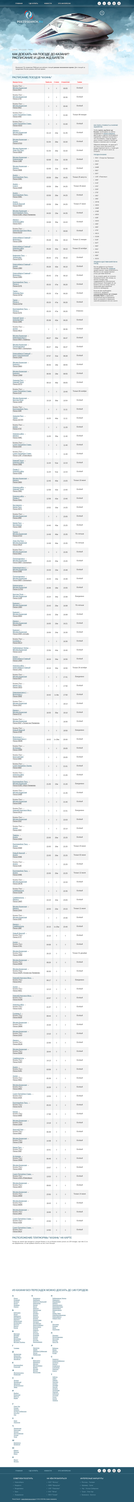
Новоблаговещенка (59, 1315)
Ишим (16, 1398)
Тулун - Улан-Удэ (87, 1491)
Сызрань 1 (17, 641)
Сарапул (55, 1359)
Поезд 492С (17, 991)
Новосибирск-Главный (21, 238)
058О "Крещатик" (54, 1485)
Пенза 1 (16, 284)
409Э (97, 214)
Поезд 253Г (17, 446)
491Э (97, 233)
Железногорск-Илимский (19, 1373)
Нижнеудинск (57, 1310)
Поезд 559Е (17, 857)
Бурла (16, 1328)
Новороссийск (18, 222)
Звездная (17, 1384)
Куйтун (35, 1332)
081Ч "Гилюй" (53, 1495)
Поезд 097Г (17, 678)
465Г (97, 227)
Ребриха (55, 1348)
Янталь (16, 1461)
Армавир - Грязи (87, 1485)
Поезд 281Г (17, 705)
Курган (35, 1338)
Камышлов (36, 1303)
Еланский (17, 1367)
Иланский (17, 1395)
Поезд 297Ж (17, 883)
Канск (35, 1307)
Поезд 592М (17, 1053)
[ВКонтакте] (119, 4)
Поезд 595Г (17, 625)
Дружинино (17, 1357)
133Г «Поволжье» (101, 177)
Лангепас (36, 1348)
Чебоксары (17, 257)
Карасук (36, 1308)
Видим (16, 1337)
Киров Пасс (17, 507)
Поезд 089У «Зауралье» (22, 562)
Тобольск (55, 1394)
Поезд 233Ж (17, 134)
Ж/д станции (22, 49)
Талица (54, 1383)
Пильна (55, 1340)
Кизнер (35, 1315)
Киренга (36, 1317)
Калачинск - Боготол (89, 1495)
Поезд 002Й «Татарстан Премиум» (26, 973)
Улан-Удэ (17, 1406)
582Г (97, 246)
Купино (35, 1337)
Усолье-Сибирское (20, 1411)
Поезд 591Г (17, 107)
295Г (97, 199)
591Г (97, 249)
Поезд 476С (17, 946)
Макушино (36, 1360)
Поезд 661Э (17, 643)
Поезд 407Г (17, 223)
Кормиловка (37, 1320)
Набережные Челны (21, 648)
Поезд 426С (17, 500)
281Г (97, 195)
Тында (15, 141)
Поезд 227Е (17, 286)
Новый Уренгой (19, 204)
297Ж (97, 202)
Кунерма (36, 1335)
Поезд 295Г (17, 518)
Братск (16, 1326)
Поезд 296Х (17, 1213)
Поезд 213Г (17, 393)
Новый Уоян (56, 1318)
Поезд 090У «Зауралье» (22, 348)
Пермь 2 (16, 469)
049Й (97, 167)
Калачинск (36, 1298)
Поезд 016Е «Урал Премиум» (24, 215)
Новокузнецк (18, 159)
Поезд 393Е (17, 696)
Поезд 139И (17, 250)
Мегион (35, 1364)
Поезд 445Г (17, 116)
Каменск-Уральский (39, 1302)
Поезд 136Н (17, 607)
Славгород (56, 1366)
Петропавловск (19, 346)
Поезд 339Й (17, 750)
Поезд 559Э (17, 206)
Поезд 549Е (17, 875)
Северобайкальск (58, 1361)
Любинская (37, 1355)
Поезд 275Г (17, 99)
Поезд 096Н (17, 366)
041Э (97, 161)
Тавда (15, 291)
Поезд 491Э (17, 330)
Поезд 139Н (17, 268)
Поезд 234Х (17, 910)
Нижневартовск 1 (19, 338)
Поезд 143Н (17, 357)
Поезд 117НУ (18, 589)
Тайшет (55, 1380)
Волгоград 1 (17, 694)
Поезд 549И (17, 839)
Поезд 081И (17, 545)
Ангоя (16, 1303)
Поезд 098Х (17, 1089)
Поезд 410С (17, 1008)
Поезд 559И (17, 848)
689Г (97, 255)
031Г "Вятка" (52, 1491)
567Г (97, 243)
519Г (97, 240)
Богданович (18, 1323)
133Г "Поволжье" (54, 1488)
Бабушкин (17, 1313)
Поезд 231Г (17, 821)
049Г (97, 164)
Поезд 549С (17, 179)
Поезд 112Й (17, 598)
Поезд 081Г (17, 553)
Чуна (15, 1437)
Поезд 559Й (17, 188)
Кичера (35, 1318)
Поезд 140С (17, 669)
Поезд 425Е (17, 473)
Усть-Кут (16, 1413)
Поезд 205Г (17, 919)
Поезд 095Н (17, 616)
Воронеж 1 (17, 239)
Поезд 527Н (17, 259)
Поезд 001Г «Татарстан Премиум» (26, 723)
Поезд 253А (17, 1098)
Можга (35, 1367)
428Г (97, 217)
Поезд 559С (17, 197)
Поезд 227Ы (17, 304)
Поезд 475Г (17, 429)
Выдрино (17, 1340)
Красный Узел (18, 757)
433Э (97, 221)
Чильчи (16, 1432)
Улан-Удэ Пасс (18, 150)
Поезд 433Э (17, 125)
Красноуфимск (38, 1325)
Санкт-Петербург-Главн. (22, 115)
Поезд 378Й (17, 732)
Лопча (35, 1353)
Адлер (15, 266)
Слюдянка (55, 1367)
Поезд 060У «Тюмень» (21, 339)
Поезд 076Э (17, 143)
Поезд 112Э (17, 652)
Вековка (16, 1335)
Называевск (56, 1302)
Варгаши (17, 1334)
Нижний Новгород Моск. (22, 230)
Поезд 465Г (17, 830)
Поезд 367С (17, 509)
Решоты (55, 1351)
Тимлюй (55, 1392)
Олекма (55, 1326)
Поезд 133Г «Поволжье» (22, 455)
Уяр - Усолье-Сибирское (90, 1488)
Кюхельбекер (37, 1342)
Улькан (16, 1408)
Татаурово (56, 1390)
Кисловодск (17, 505)
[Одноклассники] (114, 4)
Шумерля (17, 1444)
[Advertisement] (106, 84)
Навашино (56, 1300)
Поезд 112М (17, 402)
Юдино (16, 1450)
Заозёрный (17, 1382)
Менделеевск (37, 1366)
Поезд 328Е (17, 322)
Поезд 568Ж (17, 1205)
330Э (97, 205)
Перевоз (55, 1335)
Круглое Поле (18, 400)
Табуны (55, 1377)
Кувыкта (36, 1330)
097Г (97, 173)
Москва (35, 1369)
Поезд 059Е (17, 571)
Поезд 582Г (17, 768)
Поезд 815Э (17, 232)
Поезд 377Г (17, 937)
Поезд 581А (17, 1231)
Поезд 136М (17, 375)
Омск (54, 1328)
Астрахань (17, 748)
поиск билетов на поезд (28, 1499)
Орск (16, 1491)
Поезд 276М (17, 1142)
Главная (14, 49)
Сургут (15, 186)
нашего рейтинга (109, 133)
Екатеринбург (18, 1365)
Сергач (54, 1364)
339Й (97, 208)
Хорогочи (17, 1422)
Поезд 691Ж (17, 1044)
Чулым (16, 1435)
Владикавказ (19, 1488)
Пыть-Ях (55, 1342)
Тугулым (55, 1395)
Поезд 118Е (17, 161)
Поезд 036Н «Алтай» (21, 634)
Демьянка (17, 1356)
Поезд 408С (17, 438)
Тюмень (16, 835)
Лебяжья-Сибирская (40, 1351)
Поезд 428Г (17, 411)
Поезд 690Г (17, 1133)
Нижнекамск (56, 1308)
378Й (97, 211)
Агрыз (16, 1298)
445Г (97, 224)
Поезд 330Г (17, 1151)
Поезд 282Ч (17, 1187)
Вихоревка (17, 1339)
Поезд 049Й (17, 794)
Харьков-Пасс (18, 293)
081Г (97, 170)
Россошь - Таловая (88, 1482)
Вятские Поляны (19, 1342)
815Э (97, 258)
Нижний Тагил (18, 318)
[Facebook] (104, 4)
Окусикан (55, 1324)
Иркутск (16, 1396)
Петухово (55, 1339)
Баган (16, 1314)
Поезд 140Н (17, 660)
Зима (15, 1387)
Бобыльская (18, 1321)
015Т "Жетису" (53, 1482)
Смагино (55, 1369)
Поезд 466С (17, 1080)
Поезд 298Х (17, 482)
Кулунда (36, 1333)
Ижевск (16, 130)
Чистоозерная (18, 1433)
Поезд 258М (17, 955)
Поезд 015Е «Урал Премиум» (24, 785)
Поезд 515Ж (17, 892)
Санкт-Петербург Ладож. (22, 766)
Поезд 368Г (17, 527)
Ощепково (56, 1329)
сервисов (112, 268)
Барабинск (17, 1318)
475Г (97, 230)
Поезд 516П (17, 1062)
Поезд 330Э (17, 687)
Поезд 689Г (17, 759)
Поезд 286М (17, 1196)
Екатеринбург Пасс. (20, 177)
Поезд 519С (17, 1071)
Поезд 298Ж (17, 1026)
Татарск (55, 1389)
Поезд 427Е (17, 1106)
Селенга (55, 1362)
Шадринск (17, 1443)
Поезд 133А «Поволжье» (22, 1178)
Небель (55, 1303)
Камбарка (36, 1300)
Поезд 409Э (17, 776)
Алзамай (17, 1300)
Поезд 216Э (17, 1035)
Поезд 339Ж (17, 1160)
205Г (97, 180)
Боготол (16, 1324)
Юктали (16, 1452)
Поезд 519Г (17, 866)
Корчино (36, 1322)
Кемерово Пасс (19, 255)
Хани (15, 1421)
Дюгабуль (17, 1359)
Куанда (35, 1328)
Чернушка (17, 1430)
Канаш (15, 1112)
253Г (97, 189)
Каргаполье (37, 1310)
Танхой (54, 1387)
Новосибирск (56, 1317)
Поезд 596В (17, 170)
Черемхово (17, 1428)
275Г (97, 192)
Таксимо (55, 1382)
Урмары (16, 1410)
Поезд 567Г (17, 90)
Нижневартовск (57, 1307)
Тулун (54, 1397)
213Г (97, 183)
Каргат (35, 1312)
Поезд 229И (17, 241)
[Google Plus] (109, 4)
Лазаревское (19, 1495)
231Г (97, 186)
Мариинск (36, 1362)
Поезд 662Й (17, 1017)
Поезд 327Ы (17, 295)
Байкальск (17, 1316)
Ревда (54, 1350)
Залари (16, 1380)
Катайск (35, 1313)
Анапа (15, 175)
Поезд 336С (17, 491)
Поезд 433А (17, 1222)
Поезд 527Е (17, 313)
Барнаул (16, 364)
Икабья (16, 1393)
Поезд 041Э (17, 812)
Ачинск (16, 1307)
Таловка (55, 1385)
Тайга (54, 1378)
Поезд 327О (17, 384)
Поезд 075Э (17, 536)
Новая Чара (56, 1313)
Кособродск (37, 1323)
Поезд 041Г (17, 982)
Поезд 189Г (17, 928)
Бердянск (18, 1485)
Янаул (16, 1460)
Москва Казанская (20, 88)
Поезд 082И (17, 152)
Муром (35, 1371)
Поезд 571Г (17, 714)
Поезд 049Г (17, 803)
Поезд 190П (17, 901)
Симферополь (18, 891)
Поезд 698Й (17, 1115)
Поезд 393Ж (17, 741)
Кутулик (35, 1340)
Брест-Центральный (21, 355)
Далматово (17, 1354)
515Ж (97, 236)
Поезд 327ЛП (18, 420)
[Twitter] (99, 4)
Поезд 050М (17, 964)
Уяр (15, 1415)
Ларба (35, 1349)
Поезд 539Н (17, 277)
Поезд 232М (17, 1124)
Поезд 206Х (17, 1169)
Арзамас (17, 1305)
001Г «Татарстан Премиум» (104, 158)
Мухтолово (37, 1372)
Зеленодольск (18, 1385)
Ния (53, 1312)
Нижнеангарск (57, 1305)
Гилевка (16, 1348)
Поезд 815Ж (17, 999)
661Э (97, 252)
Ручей (54, 1353)
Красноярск (37, 1327)
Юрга (15, 1454)
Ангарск (16, 1302)
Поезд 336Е (17, 464)
